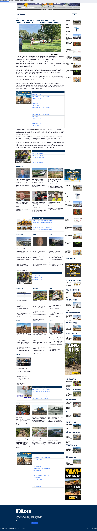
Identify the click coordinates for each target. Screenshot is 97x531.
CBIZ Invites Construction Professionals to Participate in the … (56, 309)
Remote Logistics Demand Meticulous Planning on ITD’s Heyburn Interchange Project (69, 439)
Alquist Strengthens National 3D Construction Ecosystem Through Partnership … (56, 313)
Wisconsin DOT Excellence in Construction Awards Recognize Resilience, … (39, 302)
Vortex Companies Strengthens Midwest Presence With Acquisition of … (56, 346)
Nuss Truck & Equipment (38, 153)
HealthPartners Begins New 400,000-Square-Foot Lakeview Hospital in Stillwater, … (39, 352)
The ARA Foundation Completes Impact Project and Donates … (55, 301)
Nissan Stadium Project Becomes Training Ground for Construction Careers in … (69, 384)
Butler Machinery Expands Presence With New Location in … (24, 339)
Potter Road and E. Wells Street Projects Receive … (23, 306)
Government (36, 288)
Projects (51, 234)
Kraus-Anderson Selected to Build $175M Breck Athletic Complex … (56, 257)
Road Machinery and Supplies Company (41, 389)
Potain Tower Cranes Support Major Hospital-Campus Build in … (23, 247)
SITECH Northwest (36, 94)
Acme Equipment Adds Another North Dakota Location (55, 350)
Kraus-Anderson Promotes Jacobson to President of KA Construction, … (38, 261)
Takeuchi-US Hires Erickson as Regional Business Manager (23, 269)
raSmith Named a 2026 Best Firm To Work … (56, 306)
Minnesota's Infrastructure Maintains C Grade (22, 301)
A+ (76, 14)
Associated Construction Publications (10, 528)
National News (69, 18)
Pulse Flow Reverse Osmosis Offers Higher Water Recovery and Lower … (69, 416)
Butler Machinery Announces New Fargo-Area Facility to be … (56, 265)
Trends (50, 288)
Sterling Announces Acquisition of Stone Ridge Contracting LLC (56, 338)
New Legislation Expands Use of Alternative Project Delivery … (39, 315)
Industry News (19, 166)
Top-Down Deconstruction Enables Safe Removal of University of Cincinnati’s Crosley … (69, 307)
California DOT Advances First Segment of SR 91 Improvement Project (69, 295)
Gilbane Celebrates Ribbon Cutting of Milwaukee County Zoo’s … (23, 368)
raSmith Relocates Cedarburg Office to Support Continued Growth (56, 342)
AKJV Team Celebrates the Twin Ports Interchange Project (23, 376)
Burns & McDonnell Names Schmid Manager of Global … (40, 247)
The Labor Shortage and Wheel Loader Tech (69, 187)
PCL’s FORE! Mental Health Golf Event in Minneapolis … (23, 379)
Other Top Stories (20, 403)
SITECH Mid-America (36, 98)
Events (18, 354)
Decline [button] (1, 1)
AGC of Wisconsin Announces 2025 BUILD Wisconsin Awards (24, 317)
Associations (19, 288)
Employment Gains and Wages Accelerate (69, 50)
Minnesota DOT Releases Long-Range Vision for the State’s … (39, 307)
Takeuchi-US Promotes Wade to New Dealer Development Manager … (23, 344)
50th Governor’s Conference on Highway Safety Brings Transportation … (23, 383)
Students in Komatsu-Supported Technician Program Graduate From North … (24, 261)
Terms (87, 528)
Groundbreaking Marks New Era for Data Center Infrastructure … (23, 372)
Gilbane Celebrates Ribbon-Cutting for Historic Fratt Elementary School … (24, 252)
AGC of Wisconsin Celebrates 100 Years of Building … (23, 314)
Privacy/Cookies (94, 528)
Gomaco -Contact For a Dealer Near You (42, 220)
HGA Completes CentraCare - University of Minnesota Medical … (39, 334)
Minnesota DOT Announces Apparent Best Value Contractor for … (56, 253)
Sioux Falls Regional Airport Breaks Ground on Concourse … (40, 343)
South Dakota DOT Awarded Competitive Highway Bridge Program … (38, 311)
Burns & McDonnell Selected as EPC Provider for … (55, 247)
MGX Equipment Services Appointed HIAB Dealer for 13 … (24, 348)
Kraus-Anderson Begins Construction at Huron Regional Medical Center (39, 347)
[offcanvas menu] (78, 14)
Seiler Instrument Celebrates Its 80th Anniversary (55, 317)
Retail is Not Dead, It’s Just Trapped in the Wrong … (69, 284)
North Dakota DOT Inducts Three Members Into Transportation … (39, 318)
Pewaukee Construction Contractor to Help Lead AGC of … (40, 265)
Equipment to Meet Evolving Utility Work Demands (69, 227)
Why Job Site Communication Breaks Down (69, 79)
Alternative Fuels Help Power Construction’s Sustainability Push (69, 37)
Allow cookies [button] (6, 1)
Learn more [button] (31, 0)
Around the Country (71, 258)
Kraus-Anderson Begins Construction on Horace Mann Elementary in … (22, 265)
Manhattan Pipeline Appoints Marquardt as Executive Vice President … (38, 256)
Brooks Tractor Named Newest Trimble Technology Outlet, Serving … (24, 334)
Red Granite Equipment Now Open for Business (23, 351)
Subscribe (34, 522)
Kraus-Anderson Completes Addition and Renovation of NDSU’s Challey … (40, 339)
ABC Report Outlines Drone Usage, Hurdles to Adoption (69, 195)
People (34, 234)
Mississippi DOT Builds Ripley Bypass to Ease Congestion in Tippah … (69, 328)
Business (51, 320)
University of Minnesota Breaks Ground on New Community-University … (55, 261)
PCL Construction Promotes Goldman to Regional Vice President (24, 257)
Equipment (18, 320)
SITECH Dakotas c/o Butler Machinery (41, 96)
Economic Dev (36, 320)
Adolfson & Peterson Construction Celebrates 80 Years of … (56, 334)
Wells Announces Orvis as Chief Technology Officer (39, 252)
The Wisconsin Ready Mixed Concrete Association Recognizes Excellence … (23, 310)
